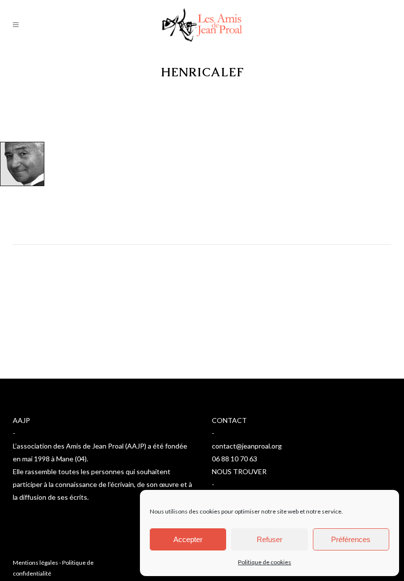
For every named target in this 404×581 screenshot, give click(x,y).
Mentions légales (35, 562)
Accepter (187, 539)
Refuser (269, 539)
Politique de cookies (264, 562)
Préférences (350, 539)
